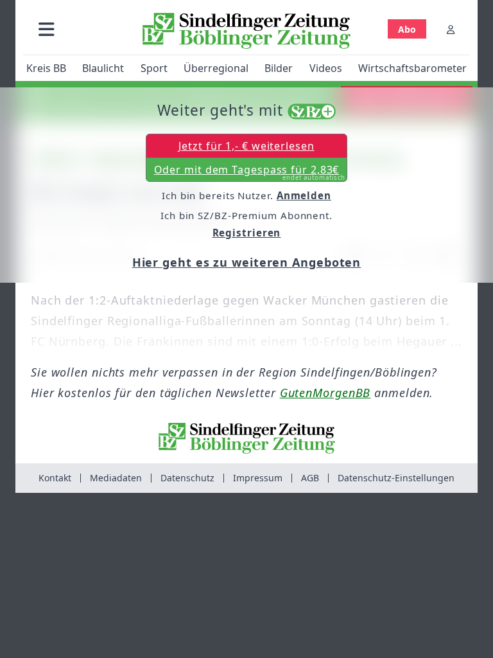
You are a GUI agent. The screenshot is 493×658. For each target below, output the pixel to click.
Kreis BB (46, 68)
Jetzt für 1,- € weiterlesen (246, 146)
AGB (310, 478)
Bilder (278, 68)
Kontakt (55, 478)
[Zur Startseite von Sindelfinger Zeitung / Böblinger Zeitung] (246, 31)
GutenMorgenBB (325, 392)
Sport (154, 68)
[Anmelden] (450, 29)
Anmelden (304, 195)
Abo (407, 29)
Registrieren (246, 232)
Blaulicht (103, 68)
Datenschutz (187, 478)
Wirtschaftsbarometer (412, 68)
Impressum (257, 478)
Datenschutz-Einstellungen (396, 478)
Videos (325, 68)
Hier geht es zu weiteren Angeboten (246, 262)
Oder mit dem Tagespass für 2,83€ (250, 172)
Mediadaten (116, 478)
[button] (47, 29)
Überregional (216, 68)
